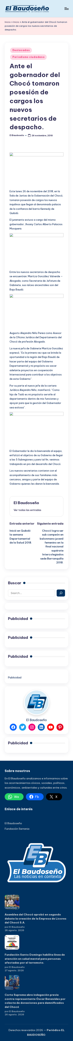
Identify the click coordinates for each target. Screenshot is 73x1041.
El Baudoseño (26, 502)
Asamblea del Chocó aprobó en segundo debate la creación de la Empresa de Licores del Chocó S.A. (35, 918)
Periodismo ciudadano (28, 57)
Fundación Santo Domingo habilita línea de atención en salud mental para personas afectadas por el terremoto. (35, 958)
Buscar (14, 583)
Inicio (8, 22)
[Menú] (66, 8)
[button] (27, 510)
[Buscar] (61, 593)
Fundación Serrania (17, 828)
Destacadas (21, 50)
